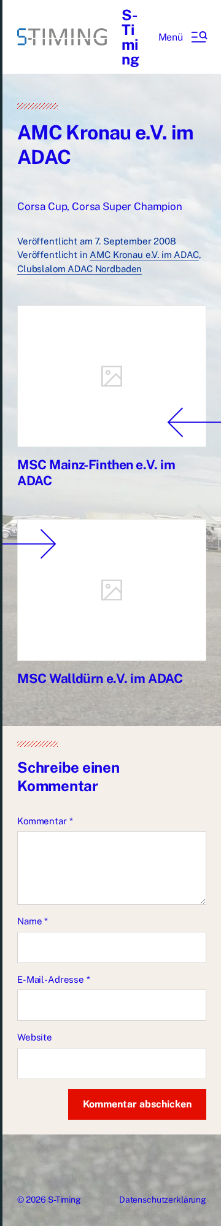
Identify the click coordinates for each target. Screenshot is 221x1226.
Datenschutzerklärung (162, 1200)
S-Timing (130, 36)
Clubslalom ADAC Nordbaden (79, 269)
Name (32, 921)
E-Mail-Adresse (53, 979)
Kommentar (44, 821)
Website (34, 1037)
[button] (182, 36)
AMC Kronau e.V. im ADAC (144, 254)
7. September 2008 (135, 241)
